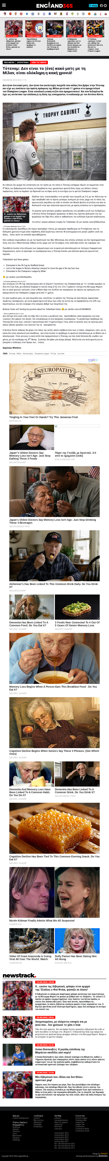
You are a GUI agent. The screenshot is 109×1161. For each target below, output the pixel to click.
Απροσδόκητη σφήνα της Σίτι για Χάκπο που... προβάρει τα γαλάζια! (34, 43)
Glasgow (16, 1138)
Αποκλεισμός (27, 353)
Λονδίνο (37, 1118)
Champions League (41, 353)
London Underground (20, 1118)
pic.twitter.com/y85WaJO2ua (92, 222)
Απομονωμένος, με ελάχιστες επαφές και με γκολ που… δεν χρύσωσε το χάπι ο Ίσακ (61, 1023)
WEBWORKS (103, 1156)
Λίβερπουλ (38, 1122)
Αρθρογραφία (23, 62)
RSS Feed (58, 1126)
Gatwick (16, 1129)
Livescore (58, 1129)
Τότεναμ (12, 353)
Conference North (82, 1129)
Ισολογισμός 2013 (61, 1133)
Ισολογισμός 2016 (61, 1139)
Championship (81, 1120)
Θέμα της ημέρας (39, 62)
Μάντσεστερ (38, 1120)
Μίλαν (18, 353)
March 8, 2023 (22, 226)
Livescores (58, 1124)
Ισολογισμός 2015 (61, 1137)
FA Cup (53, 353)
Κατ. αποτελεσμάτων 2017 (64, 1148)
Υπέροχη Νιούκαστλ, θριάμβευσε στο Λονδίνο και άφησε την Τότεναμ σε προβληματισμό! (54, 44)
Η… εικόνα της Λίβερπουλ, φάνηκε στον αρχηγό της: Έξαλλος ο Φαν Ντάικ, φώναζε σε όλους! (13, 44)
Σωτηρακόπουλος (61, 1120)
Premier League (81, 1118)
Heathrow (16, 1127)
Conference (80, 1126)
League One (80, 1122)
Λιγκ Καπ (60, 353)
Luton (15, 1133)
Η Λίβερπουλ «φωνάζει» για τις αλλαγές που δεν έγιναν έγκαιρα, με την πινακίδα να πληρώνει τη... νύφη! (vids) (74, 45)
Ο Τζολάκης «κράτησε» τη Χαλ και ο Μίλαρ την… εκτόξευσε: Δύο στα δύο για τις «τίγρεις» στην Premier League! (95, 45)
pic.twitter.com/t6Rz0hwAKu (19, 277)
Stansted (16, 1131)
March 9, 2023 (20, 313)
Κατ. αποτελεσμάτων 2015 (64, 1144)
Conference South (82, 1131)
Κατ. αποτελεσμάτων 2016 (64, 1146)
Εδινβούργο (38, 1126)
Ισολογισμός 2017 (61, 1141)
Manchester (17, 1136)
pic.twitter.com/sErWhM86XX (78, 309)
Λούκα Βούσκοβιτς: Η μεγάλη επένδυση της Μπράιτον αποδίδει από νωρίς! (60, 1051)
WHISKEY (104, 1153)
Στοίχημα (104, 1158)
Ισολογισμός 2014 (61, 1135)
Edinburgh (16, 1140)
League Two (80, 1124)
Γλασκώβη (37, 1124)
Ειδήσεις (57, 1118)
